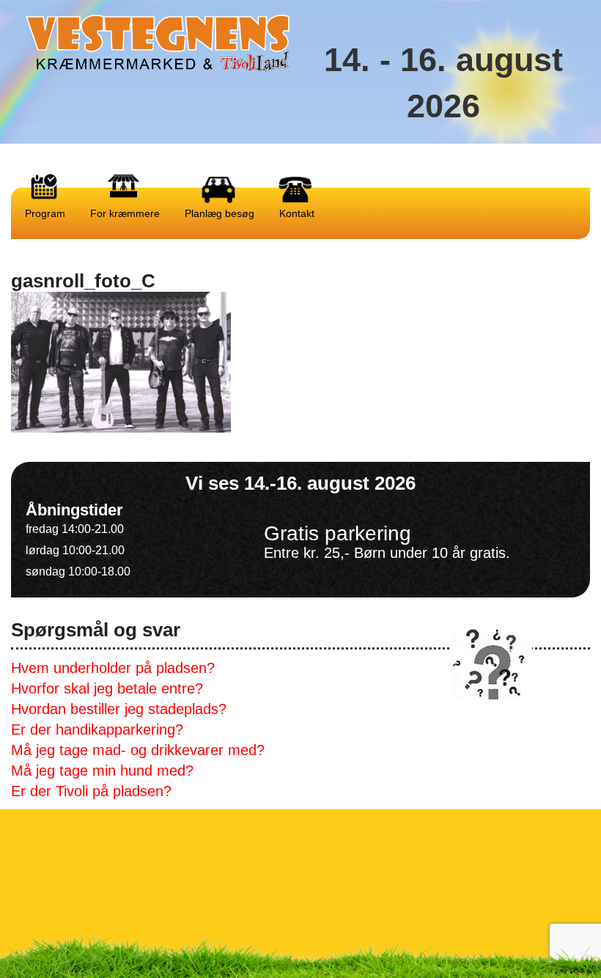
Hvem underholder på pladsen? (113, 668)
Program (43, 213)
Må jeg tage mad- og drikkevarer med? (138, 750)
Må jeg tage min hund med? (102, 770)
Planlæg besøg (218, 213)
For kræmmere (123, 213)
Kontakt (295, 213)
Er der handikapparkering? (97, 729)
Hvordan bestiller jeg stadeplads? (118, 709)
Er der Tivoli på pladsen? (91, 791)
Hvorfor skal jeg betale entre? (107, 688)
